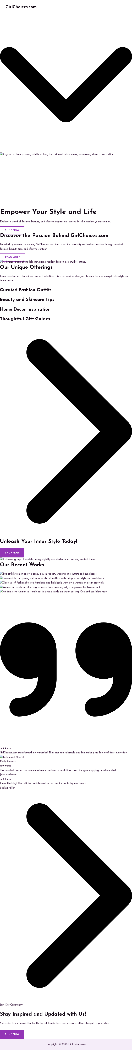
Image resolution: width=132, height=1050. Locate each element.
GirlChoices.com (21, 7)
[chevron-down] (66, 150)
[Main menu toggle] (123, 7)
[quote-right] (66, 744)
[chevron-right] (66, 536)
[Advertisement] (66, 182)
